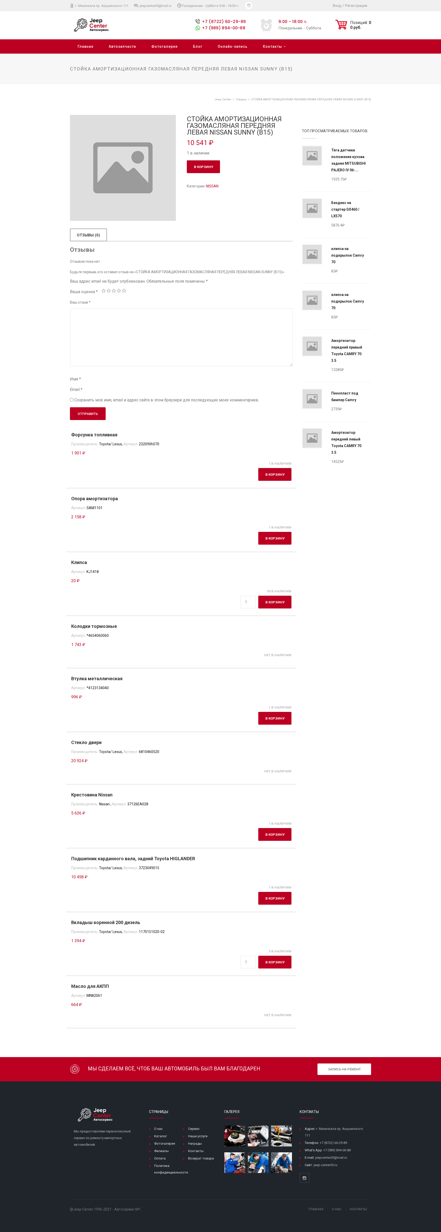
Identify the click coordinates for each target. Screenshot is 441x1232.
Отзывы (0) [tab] (88, 235)
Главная (85, 46)
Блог (197, 46)
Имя (75, 379)
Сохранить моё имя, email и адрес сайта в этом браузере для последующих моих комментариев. (166, 400)
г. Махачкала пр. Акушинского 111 (101, 6)
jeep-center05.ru (325, 1165)
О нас (158, 1129)
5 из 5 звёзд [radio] (124, 291)
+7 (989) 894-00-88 (223, 28)
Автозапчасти (122, 46)
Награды (195, 1143)
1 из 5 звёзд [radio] (104, 291)
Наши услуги (197, 1136)
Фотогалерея (164, 46)
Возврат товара (201, 1158)
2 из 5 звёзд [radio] (109, 291)
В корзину (203, 167)
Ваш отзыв (80, 302)
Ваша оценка (84, 291)
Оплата (160, 1158)
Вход (337, 5)
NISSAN (212, 186)
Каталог (160, 1136)
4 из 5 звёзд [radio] (119, 291)
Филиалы (161, 1151)
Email (76, 389)
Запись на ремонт (344, 1069)
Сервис (194, 1129)
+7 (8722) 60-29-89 (224, 22)
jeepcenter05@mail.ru (155, 6)
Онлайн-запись (233, 46)
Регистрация (356, 5)
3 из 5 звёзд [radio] (114, 291)
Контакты (272, 46)
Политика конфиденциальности (171, 1169)
